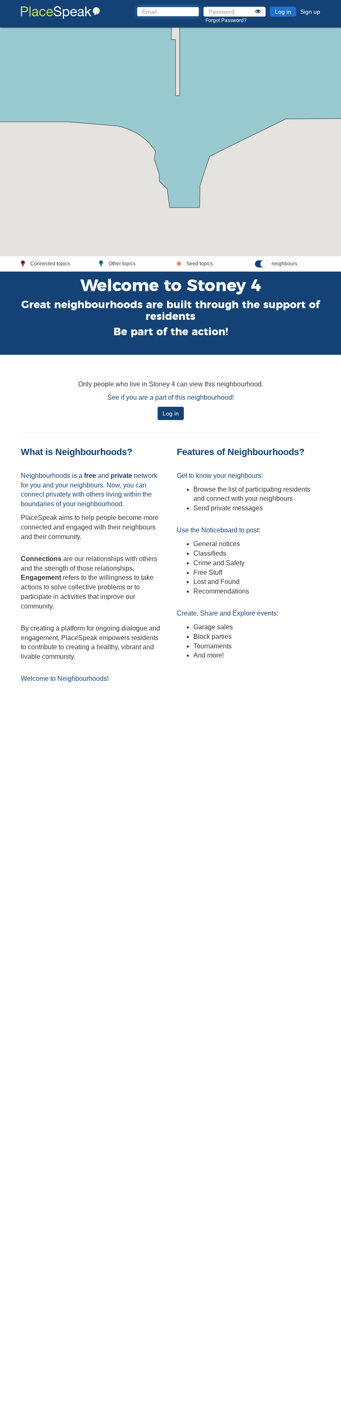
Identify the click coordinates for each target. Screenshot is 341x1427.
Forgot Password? (226, 20)
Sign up (310, 11)
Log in (283, 11)
